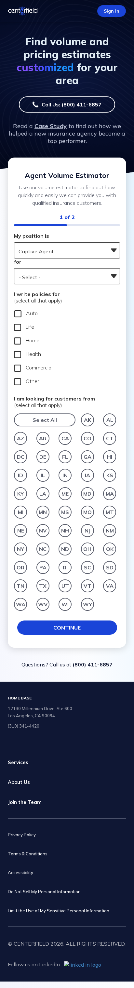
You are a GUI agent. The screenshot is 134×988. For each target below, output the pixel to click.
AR (43, 438)
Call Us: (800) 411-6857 (71, 104)
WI (65, 604)
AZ (20, 438)
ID (20, 475)
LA (42, 493)
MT (110, 512)
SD (110, 567)
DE (42, 457)
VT (87, 586)
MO (87, 512)
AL (109, 420)
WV (43, 604)
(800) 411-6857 (93, 664)
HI (109, 457)
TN (20, 586)
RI (65, 567)
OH (87, 549)
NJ (87, 530)
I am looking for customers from (54, 401)
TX (43, 586)
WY (87, 604)
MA (110, 493)
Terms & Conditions (27, 853)
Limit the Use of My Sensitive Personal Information (58, 910)
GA (87, 457)
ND (65, 549)
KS (109, 475)
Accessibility (20, 872)
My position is (31, 236)
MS (65, 512)
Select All (45, 420)
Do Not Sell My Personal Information (44, 891)
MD (87, 493)
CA (65, 438)
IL (43, 475)
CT (110, 438)
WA (20, 604)
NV (43, 530)
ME (65, 493)
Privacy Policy (22, 834)
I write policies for (38, 297)
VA (110, 586)
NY (20, 549)
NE (20, 530)
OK (110, 549)
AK (87, 420)
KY (20, 493)
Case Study (50, 126)
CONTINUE (67, 627)
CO (87, 438)
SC (87, 567)
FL (65, 457)
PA (43, 567)
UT (65, 586)
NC (43, 549)
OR (20, 567)
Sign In (111, 11)
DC (20, 457)
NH (65, 530)
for (17, 261)
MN (43, 512)
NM (110, 530)
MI (20, 512)
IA (87, 475)
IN (65, 475)
